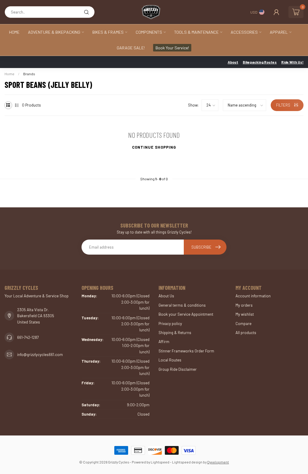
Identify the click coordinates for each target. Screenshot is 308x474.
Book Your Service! (172, 47)
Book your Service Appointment (186, 314)
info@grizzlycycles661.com (40, 354)
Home (14, 32)
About (233, 62)
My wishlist (245, 314)
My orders (244, 305)
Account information (253, 295)
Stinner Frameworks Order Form (186, 351)
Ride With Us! (292, 62)
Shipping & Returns (175, 332)
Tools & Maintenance (196, 32)
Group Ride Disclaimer (178, 369)
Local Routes (170, 360)
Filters (283, 105)
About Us (166, 295)
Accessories (244, 32)
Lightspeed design (187, 462)
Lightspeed (160, 462)
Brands (29, 74)
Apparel (279, 32)
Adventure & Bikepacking (54, 32)
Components (149, 32)
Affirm (164, 341)
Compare (243, 323)
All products (246, 332)
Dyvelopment (218, 462)
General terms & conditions (182, 305)
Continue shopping (154, 147)
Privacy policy (170, 323)
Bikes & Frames (108, 32)
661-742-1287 (28, 337)
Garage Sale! (131, 47)
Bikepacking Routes (260, 62)
